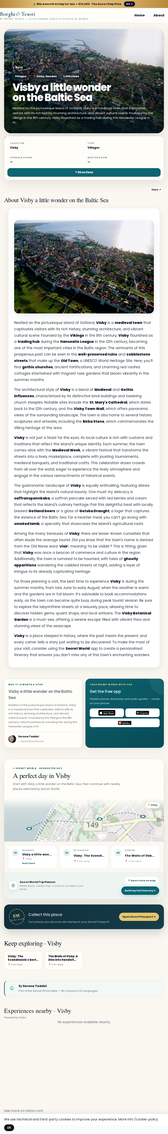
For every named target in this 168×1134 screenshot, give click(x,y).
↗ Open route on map (142, 880)
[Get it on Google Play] (142, 712)
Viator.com (34, 1110)
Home (139, 15)
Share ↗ (156, 189)
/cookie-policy (146, 1119)
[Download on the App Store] (107, 712)
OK (9, 1127)
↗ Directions (84, 172)
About (159, 15)
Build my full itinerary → (140, 890)
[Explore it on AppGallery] (125, 723)
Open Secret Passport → (139, 916)
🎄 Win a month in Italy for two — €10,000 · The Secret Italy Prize (83, 4)
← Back (17, 67)
